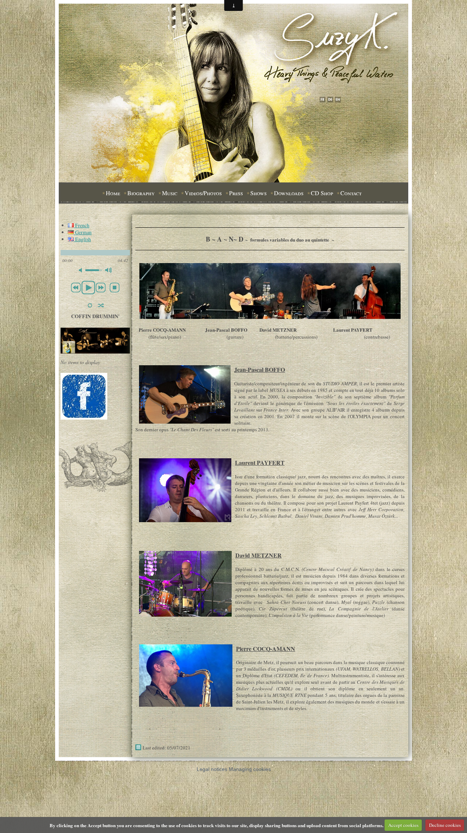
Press (236, 193)
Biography (141, 193)
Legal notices (212, 769)
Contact (351, 193)
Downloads (289, 193)
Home (113, 193)
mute (82, 270)
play (88, 287)
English (82, 239)
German (83, 232)
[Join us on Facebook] (84, 417)
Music (169, 193)
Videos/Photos (203, 193)
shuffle (100, 305)
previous (76, 287)
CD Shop (322, 193)
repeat (89, 305)
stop (114, 287)
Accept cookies (403, 825)
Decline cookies (445, 825)
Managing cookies (250, 769)
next (101, 287)
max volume (108, 270)
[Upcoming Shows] (95, 351)
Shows (258, 193)
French (81, 225)
